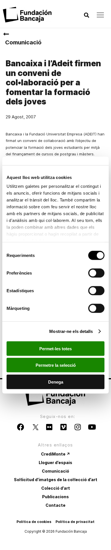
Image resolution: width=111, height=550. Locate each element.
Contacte (55, 505)
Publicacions (55, 496)
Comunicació (23, 42)
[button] (86, 15)
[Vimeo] (63, 427)
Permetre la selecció (56, 365)
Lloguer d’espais (55, 462)
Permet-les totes (55, 348)
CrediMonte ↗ (55, 454)
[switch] (96, 272)
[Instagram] (78, 427)
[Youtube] (92, 427)
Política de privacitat (75, 522)
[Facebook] (21, 427)
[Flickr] (49, 427)
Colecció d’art (55, 488)
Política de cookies (34, 522)
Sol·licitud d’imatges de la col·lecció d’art (55, 479)
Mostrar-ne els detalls (71, 331)
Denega (55, 381)
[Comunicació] (6, 34)
